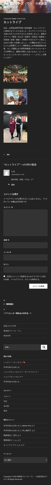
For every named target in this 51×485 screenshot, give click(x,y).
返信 (13, 185)
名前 (6, 240)
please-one (21, 18)
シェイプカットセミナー (13, 377)
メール (7, 252)
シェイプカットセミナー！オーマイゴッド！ (21, 372)
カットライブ (9, 445)
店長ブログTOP (10, 326)
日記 (5, 401)
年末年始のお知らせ (12, 367)
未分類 (6, 406)
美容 (8, 154)
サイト (6, 264)
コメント (8, 207)
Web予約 (7, 336)
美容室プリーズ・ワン (12, 331)
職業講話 (7, 435)
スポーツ (7, 396)
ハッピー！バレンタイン (13, 362)
